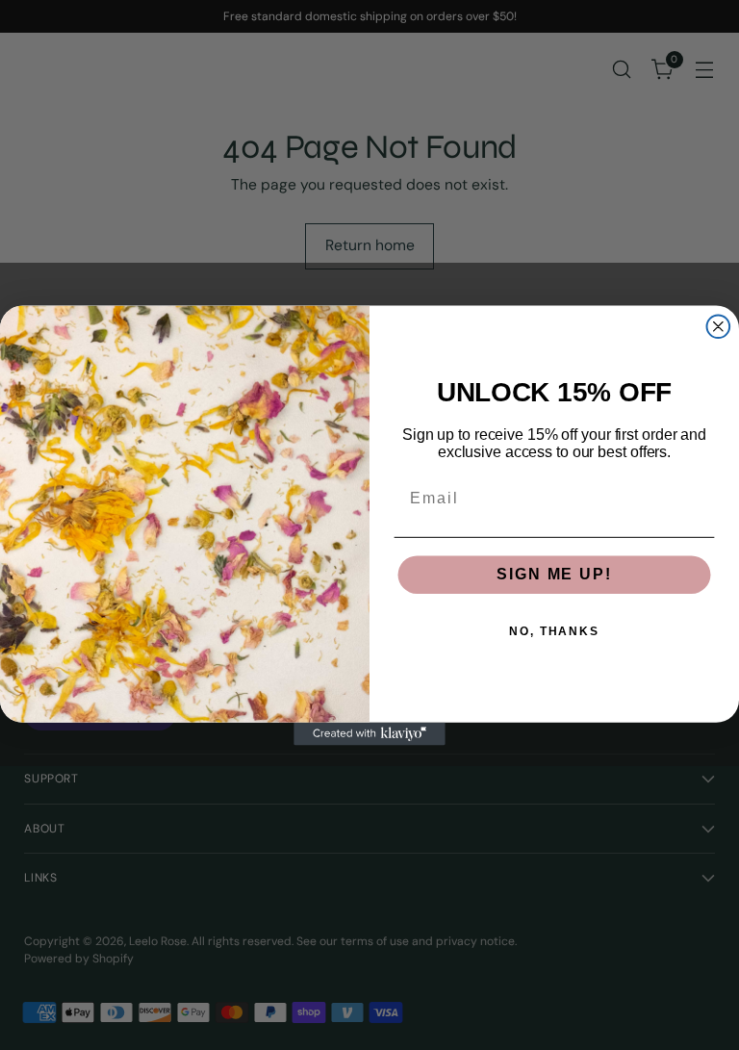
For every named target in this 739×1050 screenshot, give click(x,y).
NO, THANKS (554, 631)
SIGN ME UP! (554, 574)
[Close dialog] (718, 326)
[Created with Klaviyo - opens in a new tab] (369, 733)
